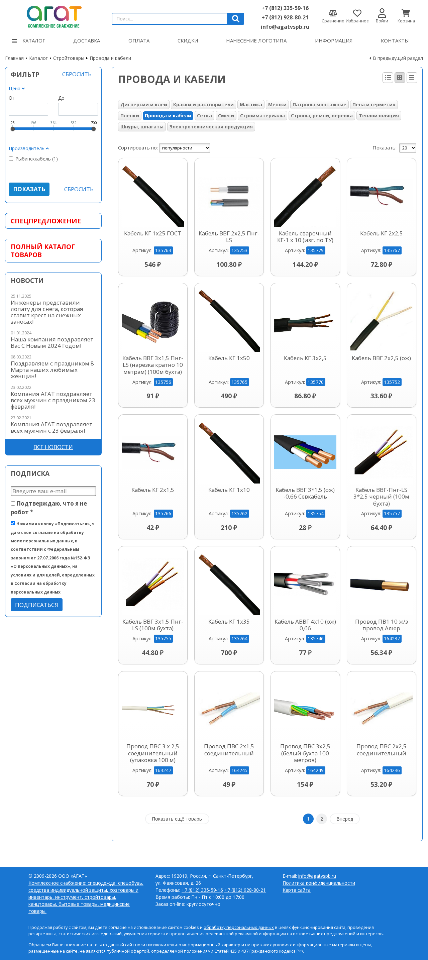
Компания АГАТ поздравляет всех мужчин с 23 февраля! (51, 427)
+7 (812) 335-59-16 (285, 8)
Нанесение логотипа (256, 40)
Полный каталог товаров (43, 250)
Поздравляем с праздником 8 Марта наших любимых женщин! (52, 369)
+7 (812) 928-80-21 (285, 17)
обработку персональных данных (239, 927)
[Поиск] (235, 19)
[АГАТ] (53, 15)
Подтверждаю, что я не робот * (49, 508)
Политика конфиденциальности (319, 883)
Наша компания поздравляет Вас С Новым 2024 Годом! (52, 342)
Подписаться (36, 605)
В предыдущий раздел (398, 58)
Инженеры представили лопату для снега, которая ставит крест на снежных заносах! (47, 312)
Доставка (86, 40)
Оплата (138, 40)
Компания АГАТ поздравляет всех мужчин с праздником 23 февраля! (53, 400)
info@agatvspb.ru (285, 26)
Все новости (53, 447)
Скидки (188, 40)
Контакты (395, 40)
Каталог (33, 40)
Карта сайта (297, 890)
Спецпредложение (46, 221)
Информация (334, 40)
